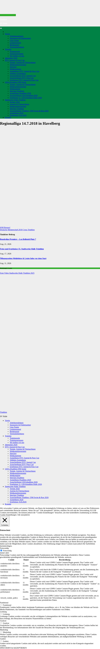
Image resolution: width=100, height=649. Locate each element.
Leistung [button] (3, 612)
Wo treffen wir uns (17, 56)
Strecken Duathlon (17, 91)
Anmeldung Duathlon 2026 (20, 93)
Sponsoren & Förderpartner (20, 38)
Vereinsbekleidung (17, 47)
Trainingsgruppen (16, 54)
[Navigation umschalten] (1, 28)
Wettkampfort (15, 89)
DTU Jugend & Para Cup (15, 60)
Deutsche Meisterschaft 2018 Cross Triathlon (17, 230)
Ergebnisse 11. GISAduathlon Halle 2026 (26, 98)
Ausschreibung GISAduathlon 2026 (24, 95)
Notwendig (7, 551)
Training (8, 49)
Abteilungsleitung (16, 36)
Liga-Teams (14, 40)
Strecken (13, 67)
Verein (7, 34)
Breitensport (14, 45)
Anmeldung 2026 (16, 113)
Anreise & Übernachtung (19, 104)
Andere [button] (3, 639)
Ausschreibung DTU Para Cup (22, 78)
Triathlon (3, 19)
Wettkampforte (15, 69)
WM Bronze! (5, 227)
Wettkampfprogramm (18, 65)
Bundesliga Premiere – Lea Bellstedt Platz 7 (18, 239)
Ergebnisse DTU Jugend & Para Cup (24, 80)
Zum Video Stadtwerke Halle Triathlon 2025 (17, 273)
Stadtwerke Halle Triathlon (15, 100)
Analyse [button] (3, 621)
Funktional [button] (4, 603)
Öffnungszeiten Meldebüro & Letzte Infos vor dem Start (23, 258)
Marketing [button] (4, 630)
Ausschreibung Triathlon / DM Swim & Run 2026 (29, 111)
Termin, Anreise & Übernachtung (22, 62)
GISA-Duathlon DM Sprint (15, 82)
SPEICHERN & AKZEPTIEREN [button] (13, 648)
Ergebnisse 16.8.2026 (18, 115)
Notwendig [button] (4, 548)
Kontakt (8, 117)
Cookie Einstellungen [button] (8, 515)
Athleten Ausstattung (18, 73)
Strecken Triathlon (17, 109)
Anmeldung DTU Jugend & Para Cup (24, 71)
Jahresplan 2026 (11, 58)
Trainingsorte (15, 51)
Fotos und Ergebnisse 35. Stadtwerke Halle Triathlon (22, 249)
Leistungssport (15, 43)
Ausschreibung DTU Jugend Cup (23, 76)
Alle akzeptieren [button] (23, 515)
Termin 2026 (15, 102)
